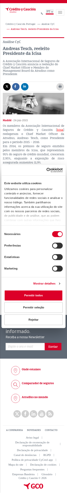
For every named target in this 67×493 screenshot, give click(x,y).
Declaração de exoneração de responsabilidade (32, 444)
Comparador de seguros (38, 383)
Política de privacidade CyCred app (32, 459)
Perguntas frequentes (32, 469)
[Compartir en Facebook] (16, 86)
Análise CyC (48, 24)
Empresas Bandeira (23, 474)
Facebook (25, 413)
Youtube (42, 413)
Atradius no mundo (35, 397)
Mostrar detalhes (44, 283)
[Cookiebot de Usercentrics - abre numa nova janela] (47, 170)
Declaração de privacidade (32, 450)
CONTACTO (51, 430)
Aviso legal (32, 437)
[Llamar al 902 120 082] (42, 12)
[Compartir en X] (7, 86)
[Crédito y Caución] (20, 10)
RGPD (47, 455)
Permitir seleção (33, 307)
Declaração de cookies (43, 464)
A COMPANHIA (14, 430)
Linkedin (33, 413)
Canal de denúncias (25, 455)
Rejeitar (33, 319)
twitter (17, 414)
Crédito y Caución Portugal (21, 24)
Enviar (53, 347)
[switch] (57, 246)
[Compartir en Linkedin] (25, 86)
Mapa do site (15, 464)
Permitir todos (33, 295)
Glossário (47, 474)
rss (50, 413)
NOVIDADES (34, 430)
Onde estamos (31, 369)
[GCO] (33, 488)
